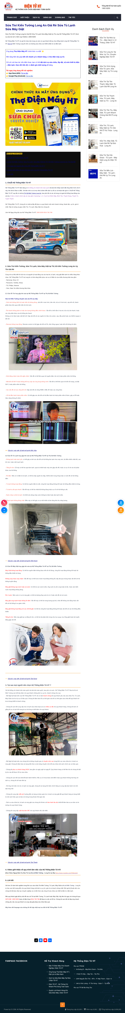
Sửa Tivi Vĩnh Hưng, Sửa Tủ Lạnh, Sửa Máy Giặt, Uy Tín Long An (108, 70)
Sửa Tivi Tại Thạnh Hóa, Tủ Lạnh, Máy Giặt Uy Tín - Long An (108, 98)
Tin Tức (72, 17)
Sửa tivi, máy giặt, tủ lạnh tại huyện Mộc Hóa (22, 450)
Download (60, 17)
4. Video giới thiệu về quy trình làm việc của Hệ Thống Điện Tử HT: (29, 170)
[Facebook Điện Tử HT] (41, 940)
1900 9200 (106, 8)
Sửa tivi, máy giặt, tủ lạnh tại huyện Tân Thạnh (22, 862)
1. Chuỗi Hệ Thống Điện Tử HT (17, 158)
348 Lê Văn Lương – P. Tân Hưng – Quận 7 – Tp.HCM (93, 983)
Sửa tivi (10, 44)
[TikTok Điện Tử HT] (36, 940)
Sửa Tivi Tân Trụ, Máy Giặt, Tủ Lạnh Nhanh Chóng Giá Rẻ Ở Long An (108, 114)
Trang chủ (12, 17)
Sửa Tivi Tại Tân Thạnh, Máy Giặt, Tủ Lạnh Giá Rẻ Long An (108, 84)
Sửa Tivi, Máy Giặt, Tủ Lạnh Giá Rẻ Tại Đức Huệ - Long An (108, 143)
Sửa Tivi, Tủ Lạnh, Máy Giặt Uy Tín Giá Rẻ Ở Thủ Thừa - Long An (108, 129)
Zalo (50, 940)
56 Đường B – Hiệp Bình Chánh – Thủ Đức (89, 969)
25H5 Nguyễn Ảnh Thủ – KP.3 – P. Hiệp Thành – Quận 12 (94, 979)
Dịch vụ (36, 17)
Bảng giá (47, 17)
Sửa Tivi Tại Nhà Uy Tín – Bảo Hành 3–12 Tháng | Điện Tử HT (108, 40)
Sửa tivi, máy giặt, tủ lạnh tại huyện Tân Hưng (22, 678)
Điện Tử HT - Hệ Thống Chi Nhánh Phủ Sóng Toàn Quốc (59, 985)
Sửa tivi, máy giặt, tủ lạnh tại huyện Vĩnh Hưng (22, 561)
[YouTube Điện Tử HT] (45, 940)
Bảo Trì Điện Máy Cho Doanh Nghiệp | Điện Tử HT (59, 967)
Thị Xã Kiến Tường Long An (32, 193)
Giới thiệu (24, 17)
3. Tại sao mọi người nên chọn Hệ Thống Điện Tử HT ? (25, 166)
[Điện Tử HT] (8, 6)
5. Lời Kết (9, 174)
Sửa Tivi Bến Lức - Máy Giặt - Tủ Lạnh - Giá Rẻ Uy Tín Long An (108, 174)
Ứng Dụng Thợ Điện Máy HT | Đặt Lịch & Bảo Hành (59, 973)
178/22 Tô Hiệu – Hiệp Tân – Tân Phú (88, 974)
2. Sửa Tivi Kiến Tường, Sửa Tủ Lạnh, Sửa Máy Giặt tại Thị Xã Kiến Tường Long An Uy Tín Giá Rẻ (40, 162)
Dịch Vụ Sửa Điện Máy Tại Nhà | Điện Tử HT (59, 979)
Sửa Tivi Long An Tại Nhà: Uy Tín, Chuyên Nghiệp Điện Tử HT (108, 54)
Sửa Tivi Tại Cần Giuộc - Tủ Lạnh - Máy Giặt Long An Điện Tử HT (108, 159)
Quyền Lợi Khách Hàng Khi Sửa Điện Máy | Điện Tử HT (58, 991)
